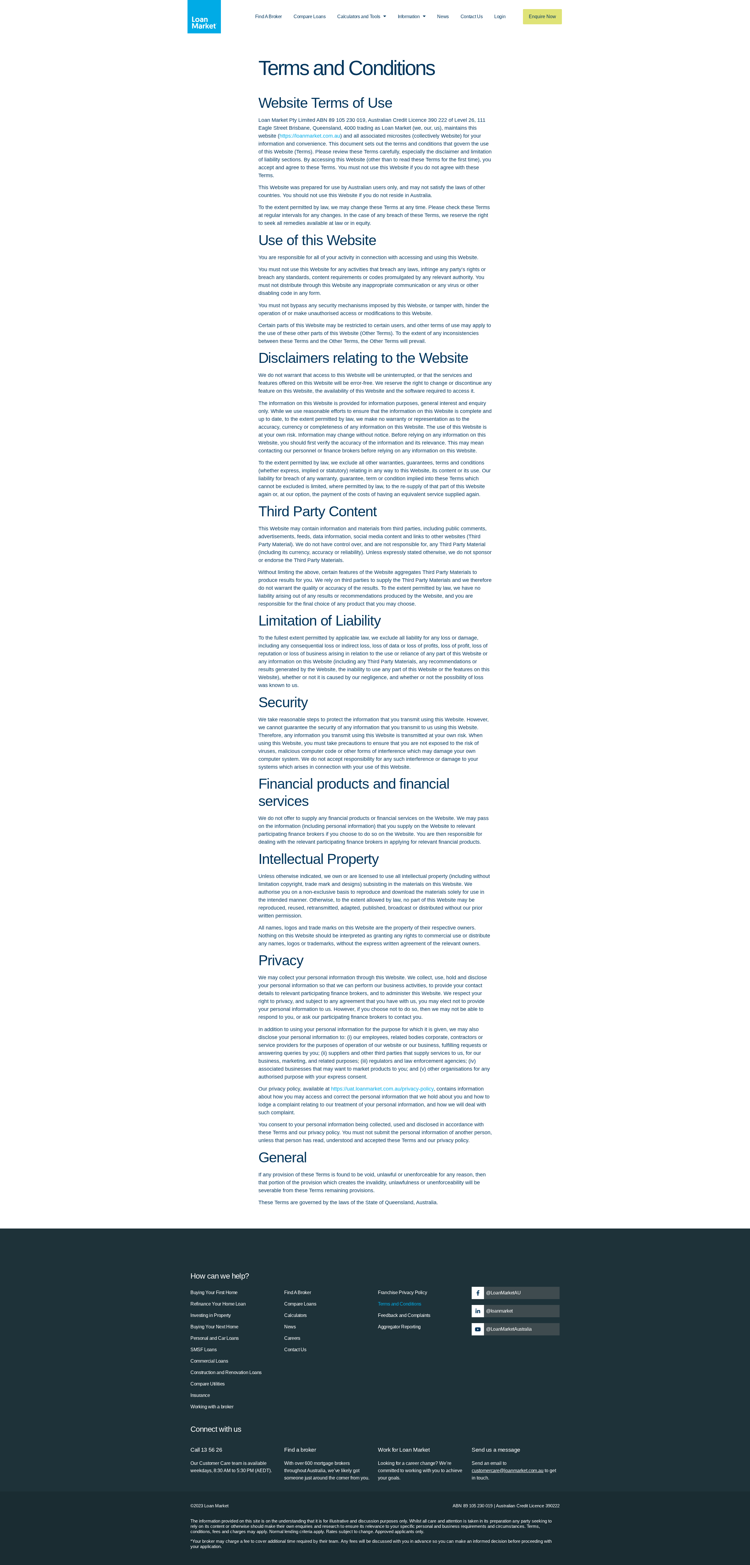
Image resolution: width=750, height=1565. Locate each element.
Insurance (200, 1395)
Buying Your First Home (214, 1292)
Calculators (295, 1315)
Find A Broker (268, 16)
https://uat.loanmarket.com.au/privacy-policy (382, 1089)
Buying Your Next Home (214, 1326)
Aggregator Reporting (399, 1326)
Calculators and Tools (358, 16)
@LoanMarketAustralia (509, 1329)
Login (499, 16)
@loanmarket (499, 1310)
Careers (292, 1338)
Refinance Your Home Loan (218, 1303)
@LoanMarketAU (503, 1292)
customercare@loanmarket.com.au (507, 1470)
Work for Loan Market (404, 1450)
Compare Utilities (207, 1383)
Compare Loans (309, 16)
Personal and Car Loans (214, 1338)
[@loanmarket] (478, 1311)
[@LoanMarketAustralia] (478, 1329)
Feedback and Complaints (404, 1315)
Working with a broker (211, 1406)
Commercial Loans (209, 1361)
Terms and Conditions (399, 1303)
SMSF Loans (203, 1349)
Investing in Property (210, 1315)
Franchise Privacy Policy (402, 1292)
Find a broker (300, 1450)
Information (409, 16)
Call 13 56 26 (206, 1450)
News (443, 16)
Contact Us (472, 16)
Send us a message (496, 1450)
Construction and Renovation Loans (226, 1372)
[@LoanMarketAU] (478, 1293)
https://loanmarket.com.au (309, 136)
